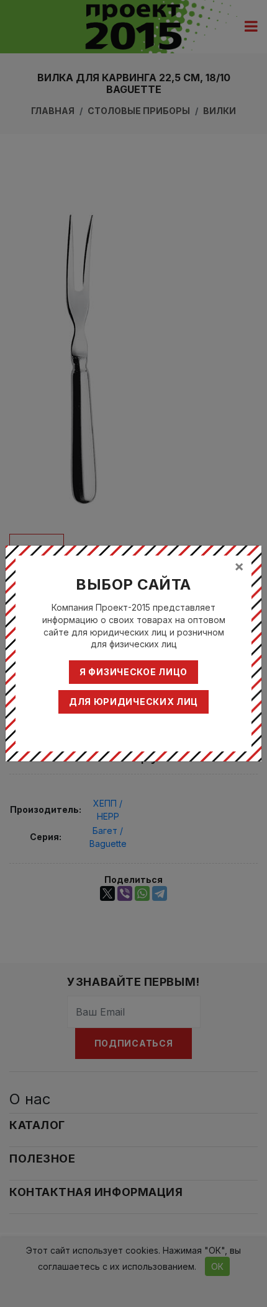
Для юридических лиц (133, 701)
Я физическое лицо (133, 672)
